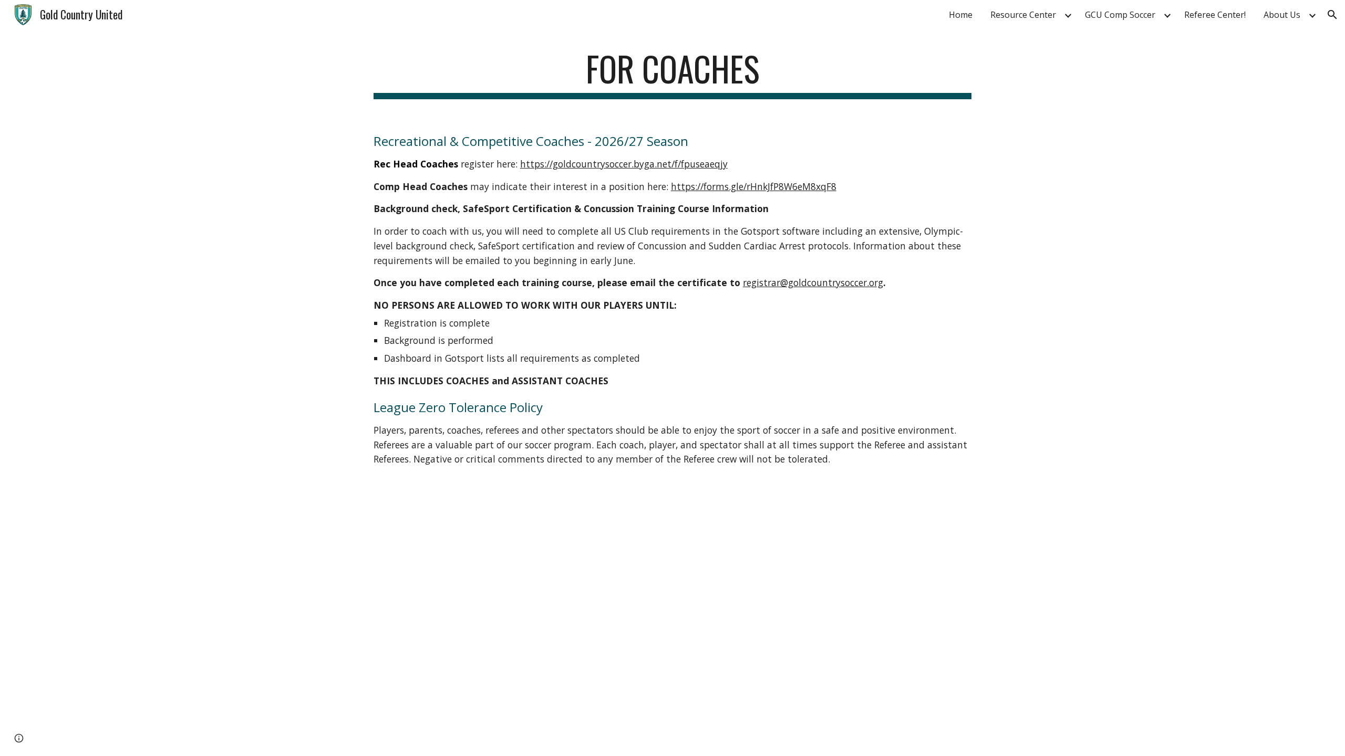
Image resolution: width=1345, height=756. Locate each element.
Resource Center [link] (1023, 14)
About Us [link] (1282, 14)
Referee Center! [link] (1215, 14)
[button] (1332, 14)
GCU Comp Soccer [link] (1120, 14)
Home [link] (960, 14)
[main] (672, 73)
